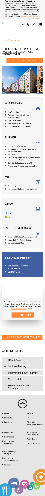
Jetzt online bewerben (25, 60)
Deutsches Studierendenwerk (11, 459)
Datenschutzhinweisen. (29, 16)
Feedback (8, 422)
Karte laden (25, 315)
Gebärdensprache (34, 439)
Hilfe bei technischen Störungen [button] (18, 386)
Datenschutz (9, 437)
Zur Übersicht (11, 40)
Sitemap (7, 465)
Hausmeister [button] (14, 360)
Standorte (8, 418)
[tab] (22, 359)
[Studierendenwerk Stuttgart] (4, 24)
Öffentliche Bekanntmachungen (34, 423)
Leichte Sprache (33, 444)
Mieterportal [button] (14, 379)
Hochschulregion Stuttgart (10, 453)
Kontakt (7, 413)
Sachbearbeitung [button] (16, 366)
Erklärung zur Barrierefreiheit (32, 434)
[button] (28, 24)
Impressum (8, 433)
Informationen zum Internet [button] (22, 372)
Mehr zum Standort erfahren (23, 337)
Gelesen (36, 18)
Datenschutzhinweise (18, 309)
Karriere (30, 413)
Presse (29, 418)
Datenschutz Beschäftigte (9, 442)
